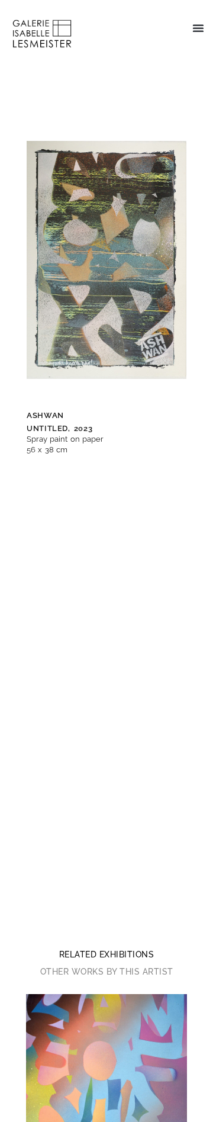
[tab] (106, 954)
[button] (198, 28)
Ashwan (45, 415)
